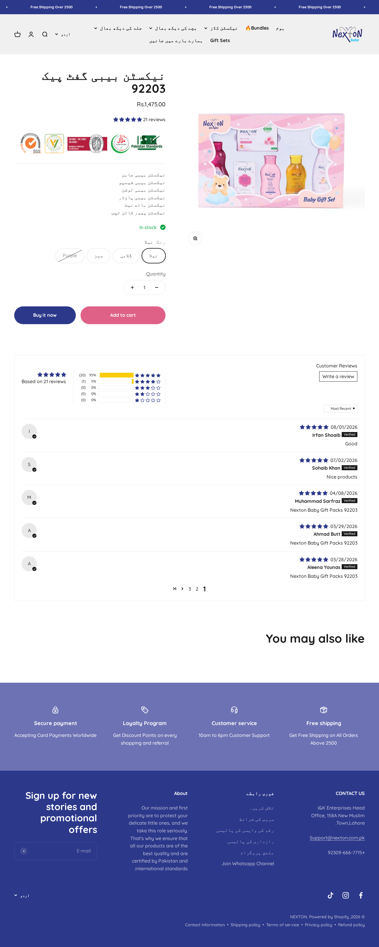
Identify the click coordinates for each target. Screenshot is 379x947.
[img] (315, 427)
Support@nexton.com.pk (337, 838)
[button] (128, 119)
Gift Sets (220, 40)
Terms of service (282, 924)
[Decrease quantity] (156, 287)
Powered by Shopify (329, 916)
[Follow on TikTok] (331, 895)
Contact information (205, 924)
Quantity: (155, 274)
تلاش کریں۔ (261, 808)
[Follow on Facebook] (361, 895)
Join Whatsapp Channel (247, 863)
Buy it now (45, 315)
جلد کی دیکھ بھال (121, 28)
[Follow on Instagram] (346, 895)
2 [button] (197, 589)
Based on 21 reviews (44, 381)
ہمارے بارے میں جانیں (176, 40)
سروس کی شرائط (256, 819)
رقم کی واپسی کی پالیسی (245, 830)
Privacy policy (318, 924)
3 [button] (190, 589)
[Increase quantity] (132, 287)
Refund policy (351, 924)
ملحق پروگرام (257, 852)
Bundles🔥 (257, 28)
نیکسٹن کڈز (224, 28)
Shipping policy (245, 924)
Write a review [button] (338, 376)
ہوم (280, 28)
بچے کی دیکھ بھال (176, 28)
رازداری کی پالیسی (250, 841)
